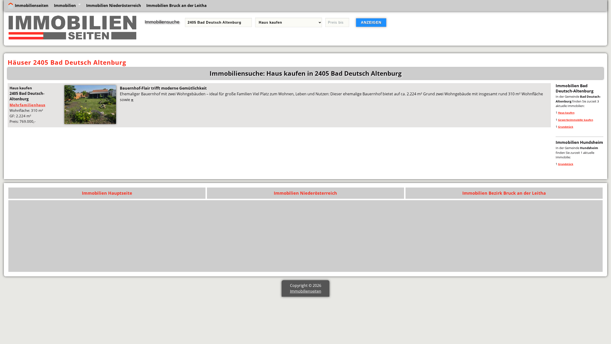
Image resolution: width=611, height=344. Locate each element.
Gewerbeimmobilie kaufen (575, 120)
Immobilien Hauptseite (107, 193)
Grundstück (565, 127)
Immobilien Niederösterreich (113, 5)
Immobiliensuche (162, 21)
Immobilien (65, 5)
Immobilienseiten (31, 5)
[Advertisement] (457, 236)
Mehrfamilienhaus (27, 104)
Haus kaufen (566, 112)
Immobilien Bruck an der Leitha (176, 5)
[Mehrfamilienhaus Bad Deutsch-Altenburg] (90, 122)
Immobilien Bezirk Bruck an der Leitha (504, 193)
